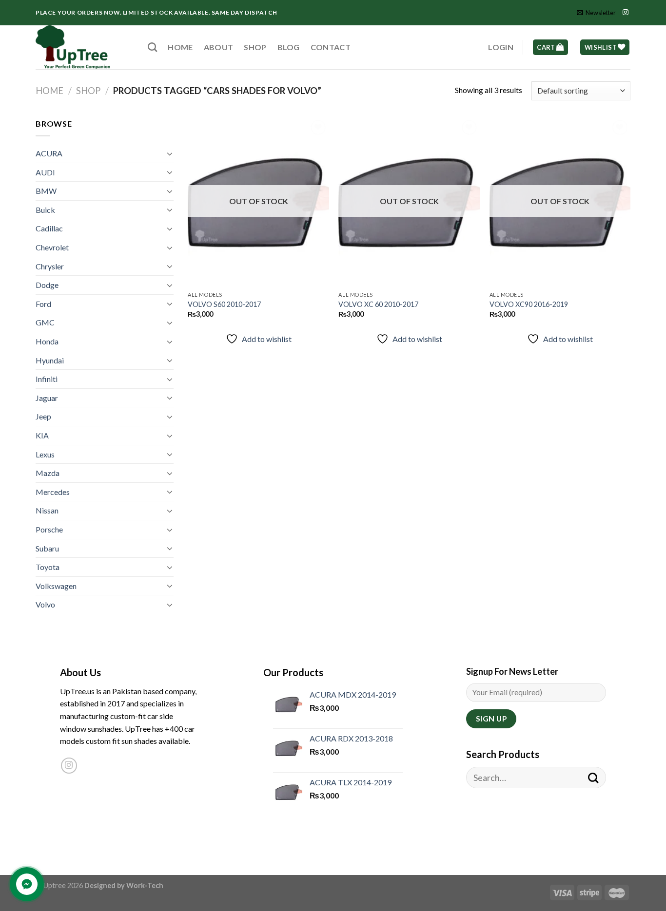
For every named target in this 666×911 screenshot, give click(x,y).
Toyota (47, 566)
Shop (255, 47)
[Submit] (593, 778)
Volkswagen (56, 585)
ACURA (49, 153)
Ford (43, 303)
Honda (47, 341)
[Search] (152, 47)
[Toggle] (170, 153)
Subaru (47, 548)
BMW (46, 190)
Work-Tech (144, 885)
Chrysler (50, 266)
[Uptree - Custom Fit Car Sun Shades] (84, 47)
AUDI (45, 172)
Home (180, 47)
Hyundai (50, 360)
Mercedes (53, 491)
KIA (42, 435)
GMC (45, 322)
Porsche (49, 529)
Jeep (43, 416)
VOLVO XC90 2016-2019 (529, 304)
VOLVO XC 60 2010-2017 (378, 304)
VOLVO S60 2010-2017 (224, 304)
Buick (45, 209)
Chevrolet (52, 247)
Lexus (45, 454)
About (219, 47)
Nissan (47, 510)
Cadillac (49, 228)
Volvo (45, 604)
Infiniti (47, 378)
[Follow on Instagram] (625, 12)
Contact (331, 47)
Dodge (47, 284)
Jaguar (47, 397)
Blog (288, 47)
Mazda (47, 472)
